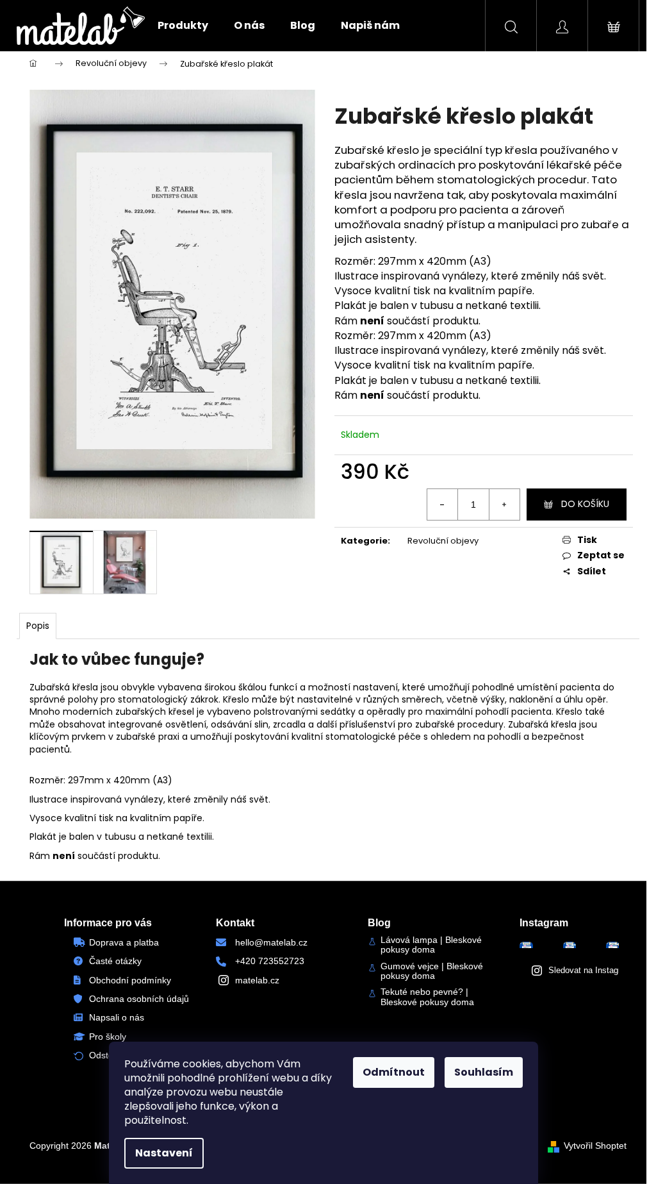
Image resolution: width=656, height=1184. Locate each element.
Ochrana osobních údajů (139, 999)
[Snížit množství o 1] (442, 504)
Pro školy (107, 1036)
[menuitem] (183, 25)
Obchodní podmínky (130, 980)
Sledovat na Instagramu (592, 970)
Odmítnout (394, 1072)
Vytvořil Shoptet (595, 1145)
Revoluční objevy (443, 541)
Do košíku (585, 503)
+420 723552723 (269, 961)
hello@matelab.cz (271, 942)
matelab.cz (257, 980)
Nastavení (164, 1153)
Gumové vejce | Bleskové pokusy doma (432, 971)
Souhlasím (483, 1072)
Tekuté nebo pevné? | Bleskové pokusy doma (427, 996)
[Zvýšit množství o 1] (504, 504)
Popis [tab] (37, 625)
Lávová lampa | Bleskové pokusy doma (431, 945)
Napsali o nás (116, 1017)
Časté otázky (115, 961)
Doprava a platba (124, 942)
